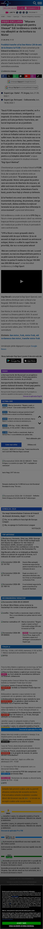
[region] (21, 907)
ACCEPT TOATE (21, 923)
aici (10, 903)
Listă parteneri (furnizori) (7, 919)
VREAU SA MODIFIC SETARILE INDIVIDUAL (21, 926)
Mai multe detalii (15, 896)
